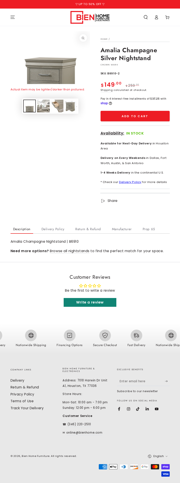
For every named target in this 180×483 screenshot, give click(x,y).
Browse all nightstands (70, 251)
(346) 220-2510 (79, 424)
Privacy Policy (22, 394)
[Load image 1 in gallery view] (29, 106)
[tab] (22, 229)
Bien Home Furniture (36, 456)
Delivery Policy (130, 182)
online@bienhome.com (84, 433)
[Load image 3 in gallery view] (57, 106)
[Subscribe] (167, 381)
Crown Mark (109, 64)
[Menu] (12, 17)
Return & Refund (25, 387)
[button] (145, 17)
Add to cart (135, 116)
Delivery (18, 380)
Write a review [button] (90, 302)
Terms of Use (22, 401)
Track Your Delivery (27, 408)
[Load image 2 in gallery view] (43, 106)
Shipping (107, 90)
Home (104, 39)
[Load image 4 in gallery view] (71, 106)
